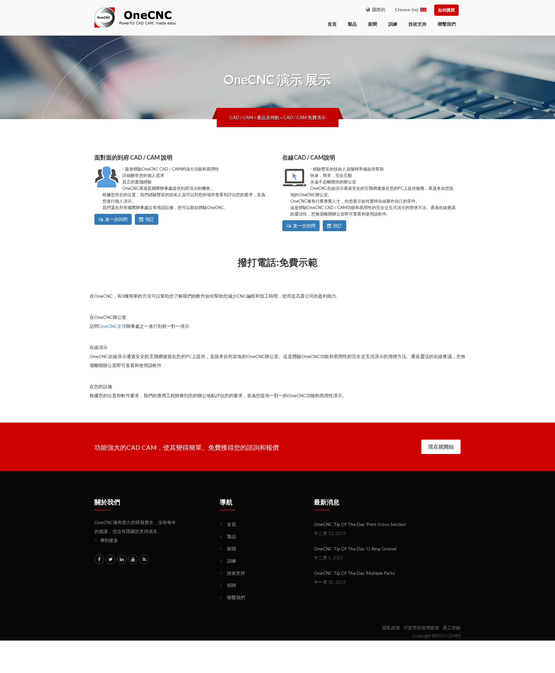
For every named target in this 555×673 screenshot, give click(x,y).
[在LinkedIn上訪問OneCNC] (122, 559)
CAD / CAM (241, 117)
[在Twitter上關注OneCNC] (110, 559)
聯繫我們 (447, 24)
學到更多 (106, 540)
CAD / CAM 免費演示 (304, 117)
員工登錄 (452, 627)
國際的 (377, 9)
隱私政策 (391, 627)
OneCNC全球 (112, 326)
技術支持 (418, 24)
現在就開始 (441, 446)
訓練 (392, 24)
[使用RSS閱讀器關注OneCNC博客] (144, 559)
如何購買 (446, 10)
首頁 (228, 524)
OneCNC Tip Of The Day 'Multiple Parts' (355, 573)
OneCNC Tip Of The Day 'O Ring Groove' (355, 548)
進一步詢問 (115, 219)
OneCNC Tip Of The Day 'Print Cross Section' (360, 524)
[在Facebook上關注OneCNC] (99, 559)
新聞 (372, 24)
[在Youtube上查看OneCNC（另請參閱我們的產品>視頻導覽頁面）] (133, 559)
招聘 (228, 585)
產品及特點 (268, 117)
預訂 (148, 219)
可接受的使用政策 (421, 627)
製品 (352, 24)
